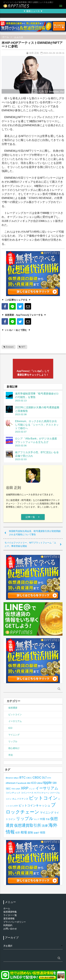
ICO (10, 728)
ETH (49, 778)
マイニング (14, 734)
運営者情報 (9, 918)
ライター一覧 (10, 915)
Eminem (9, 347)
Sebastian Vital (56, 91)
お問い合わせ (10, 928)
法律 (45, 825)
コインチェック (13, 793)
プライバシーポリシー (14, 922)
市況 (10, 755)
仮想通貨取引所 (27, 825)
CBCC (29, 778)
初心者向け (14, 748)
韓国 (42, 832)
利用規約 (7, 925)
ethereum (11, 783)
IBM (28, 783)
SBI (54, 782)
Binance (9, 778)
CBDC (37, 777)
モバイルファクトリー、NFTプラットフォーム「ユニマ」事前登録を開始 (30, 544)
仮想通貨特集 (10, 911)
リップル (12, 741)
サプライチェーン (42, 793)
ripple (47, 782)
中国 (42, 819)
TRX (13, 789)
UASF (18, 789)
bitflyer (16, 778)
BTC (22, 777)
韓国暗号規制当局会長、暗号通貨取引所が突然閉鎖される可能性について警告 (35, 533)
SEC (8, 788)
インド (32, 789)
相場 (24, 832)
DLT (44, 777)
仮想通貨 (12, 707)
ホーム (5, 37)
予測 (48, 819)
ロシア (36, 819)
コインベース (27, 793)
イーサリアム (15, 721)
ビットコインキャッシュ (34, 805)
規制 (30, 832)
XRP (24, 788)
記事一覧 (33, 517)
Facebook (21, 783)
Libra (39, 783)
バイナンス (22, 799)
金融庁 (36, 833)
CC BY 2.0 (43, 91)
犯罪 (17, 832)
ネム (14, 799)
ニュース (18, 37)
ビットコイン (15, 714)
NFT (23, 347)
